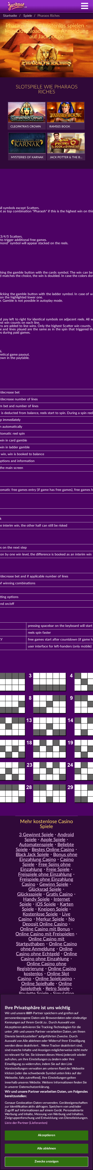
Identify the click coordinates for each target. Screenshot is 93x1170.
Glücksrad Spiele (44, 889)
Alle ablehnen (46, 1148)
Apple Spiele (53, 840)
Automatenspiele (36, 845)
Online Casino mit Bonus (45, 929)
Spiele (27, 15)
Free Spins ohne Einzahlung (45, 867)
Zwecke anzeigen (47, 1161)
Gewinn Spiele (53, 884)
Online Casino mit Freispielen (45, 934)
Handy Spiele (36, 899)
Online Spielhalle (37, 984)
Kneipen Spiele (53, 909)
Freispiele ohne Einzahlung (45, 874)
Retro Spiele (58, 989)
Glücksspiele (29, 894)
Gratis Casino (59, 894)
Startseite (10, 15)
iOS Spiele (46, 904)
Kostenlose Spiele (40, 914)
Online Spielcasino (53, 979)
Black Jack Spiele (32, 854)
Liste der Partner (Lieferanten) (26, 1123)
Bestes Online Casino (53, 849)
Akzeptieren (46, 1135)
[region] (46, 1082)
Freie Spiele (57, 869)
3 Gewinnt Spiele (36, 835)
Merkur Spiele (50, 919)
